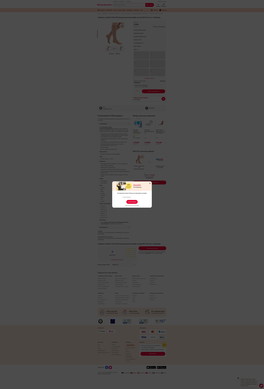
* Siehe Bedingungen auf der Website (132, 205)
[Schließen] (150, 183)
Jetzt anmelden (132, 201)
